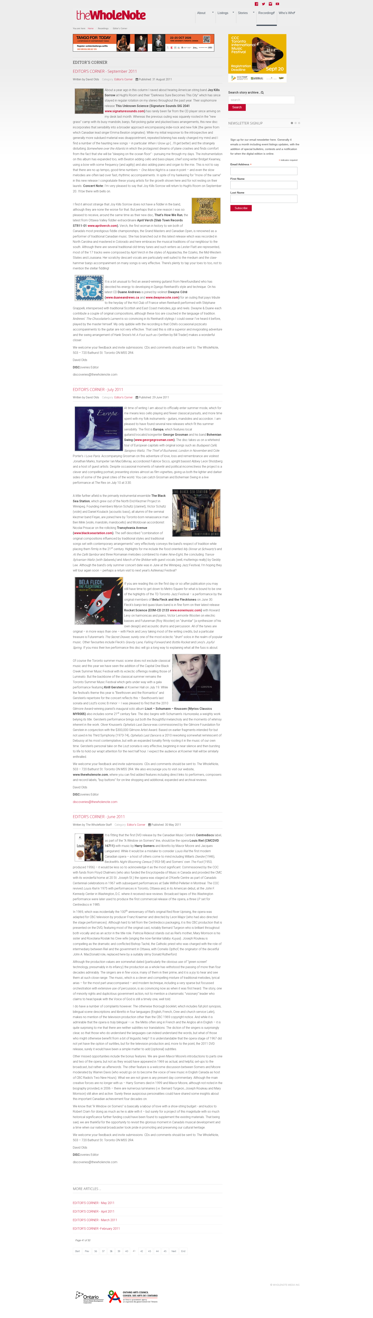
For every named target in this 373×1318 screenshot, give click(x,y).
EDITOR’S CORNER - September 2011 (105, 71)
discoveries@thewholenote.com (95, 802)
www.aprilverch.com (102, 226)
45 (165, 1251)
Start (77, 1251)
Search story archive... (244, 92)
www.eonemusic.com (185, 610)
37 (103, 1251)
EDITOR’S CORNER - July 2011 (98, 389)
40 (126, 1251)
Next (174, 1251)
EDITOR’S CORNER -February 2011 (96, 1228)
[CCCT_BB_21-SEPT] (257, 58)
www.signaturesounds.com (124, 111)
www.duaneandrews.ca (122, 297)
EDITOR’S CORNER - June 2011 (99, 816)
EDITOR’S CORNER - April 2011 (94, 1211)
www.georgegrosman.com (154, 440)
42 (141, 1251)
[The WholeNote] (111, 15)
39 (119, 1251)
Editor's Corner (123, 79)
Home (91, 28)
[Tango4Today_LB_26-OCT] (143, 42)
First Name (237, 178)
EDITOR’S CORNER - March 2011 (95, 1220)
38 (111, 1251)
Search (237, 107)
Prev (87, 1251)
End (183, 1251)
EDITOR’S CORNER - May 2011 (94, 1203)
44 (157, 1251)
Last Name (237, 192)
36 (95, 1251)
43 (149, 1251)
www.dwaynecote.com (162, 297)
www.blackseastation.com (93, 533)
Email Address (241, 164)
